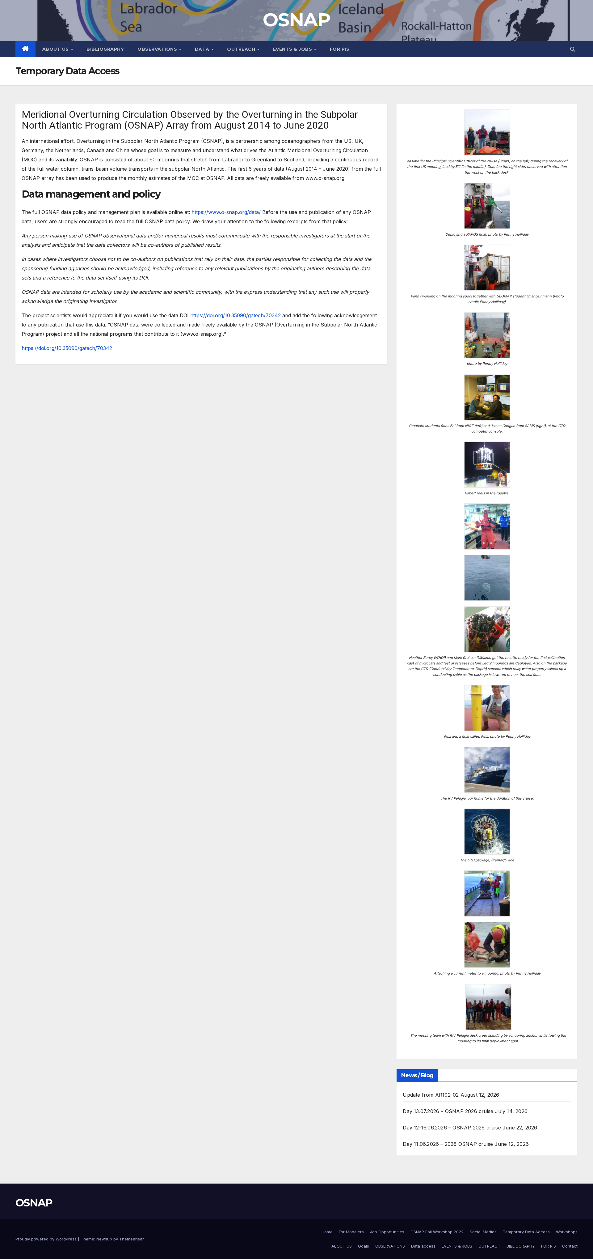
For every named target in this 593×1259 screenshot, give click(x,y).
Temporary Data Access (526, 1231)
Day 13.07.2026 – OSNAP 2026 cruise (448, 1111)
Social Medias (483, 1231)
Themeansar (131, 1238)
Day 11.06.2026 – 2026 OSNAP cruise (448, 1144)
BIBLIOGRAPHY (105, 49)
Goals (363, 1246)
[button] (572, 49)
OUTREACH (242, 49)
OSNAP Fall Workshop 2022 (437, 1231)
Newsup (104, 1238)
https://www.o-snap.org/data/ (226, 212)
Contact (570, 1246)
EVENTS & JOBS (293, 49)
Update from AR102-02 (431, 1095)
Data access (423, 1246)
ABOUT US (341, 1246)
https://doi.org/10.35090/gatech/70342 (235, 315)
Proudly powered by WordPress (46, 1238)
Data (203, 49)
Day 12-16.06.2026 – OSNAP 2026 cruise (452, 1128)
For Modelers (351, 1231)
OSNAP (296, 19)
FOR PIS (340, 49)
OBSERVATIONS (390, 1246)
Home (327, 1231)
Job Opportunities (387, 1231)
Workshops (567, 1231)
